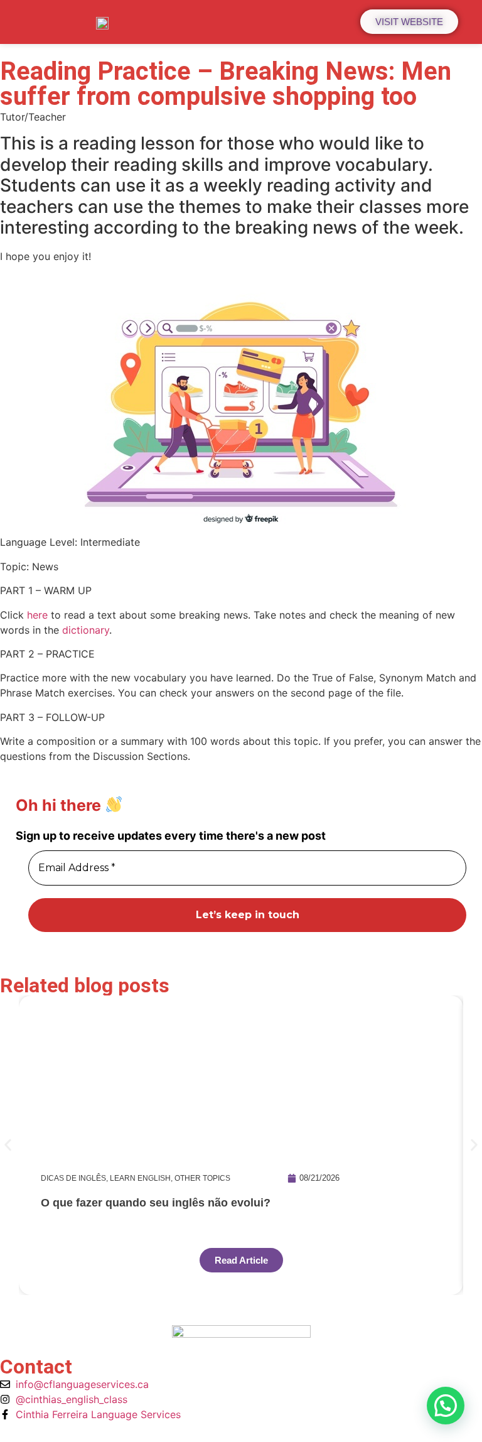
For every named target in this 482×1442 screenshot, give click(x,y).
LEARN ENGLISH (140, 1178)
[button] (8, 1145)
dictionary (85, 630)
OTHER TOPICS (202, 1178)
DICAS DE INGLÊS (73, 1178)
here (37, 615)
